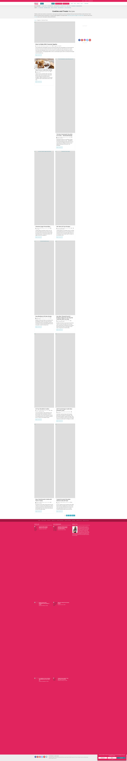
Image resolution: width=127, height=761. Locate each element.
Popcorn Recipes (61, 7)
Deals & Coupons (59, 3)
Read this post (38, 55)
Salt (39, 72)
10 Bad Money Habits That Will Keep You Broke (63, 679)
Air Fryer (36, 411)
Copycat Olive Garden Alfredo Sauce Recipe (43, 527)
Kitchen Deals (40, 7)
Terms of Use (79, 520)
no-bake (35, 16)
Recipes (78, 3)
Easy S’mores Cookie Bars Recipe (43, 70)
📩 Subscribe (86, 3)
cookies (68, 15)
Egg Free (56, 45)
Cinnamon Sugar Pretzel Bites (42, 226)
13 (70, 515)
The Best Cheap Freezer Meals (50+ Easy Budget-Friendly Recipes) (63, 527)
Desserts (59, 45)
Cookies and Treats (61, 321)
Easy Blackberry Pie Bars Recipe (43, 316)
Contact (49, 520)
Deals (82, 3)
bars (71, 15)
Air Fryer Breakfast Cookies (42, 409)
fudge (76, 15)
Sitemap (73, 520)
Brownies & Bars (47, 7)
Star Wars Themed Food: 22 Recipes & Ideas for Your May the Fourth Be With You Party (64, 318)
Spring (57, 321)
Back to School (66, 3)
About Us (54, 520)
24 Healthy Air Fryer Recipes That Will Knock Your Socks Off (44, 679)
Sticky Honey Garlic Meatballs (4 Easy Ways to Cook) (44, 603)
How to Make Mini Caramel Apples (46, 44)
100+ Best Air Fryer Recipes (63, 226)
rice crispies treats (80, 15)
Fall (53, 45)
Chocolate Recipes (67, 7)
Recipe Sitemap (68, 520)
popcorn (73, 15)
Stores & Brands (60, 520)
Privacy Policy (86, 520)
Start (75, 3)
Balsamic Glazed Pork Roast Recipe (63, 603)
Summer (37, 72)
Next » (73, 515)
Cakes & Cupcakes (54, 7)
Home (72, 3)
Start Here (43, 520)
